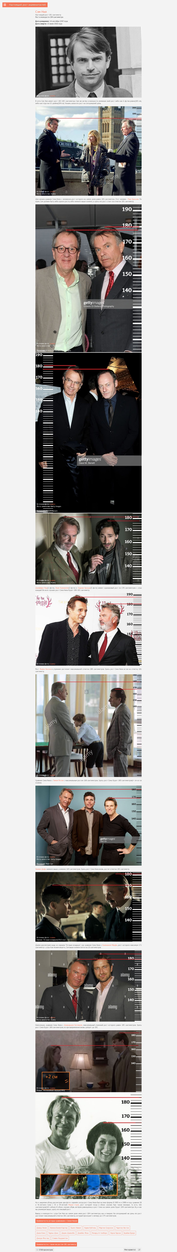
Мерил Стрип (73, 1205)
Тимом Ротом (58, 780)
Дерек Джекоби (68, 1233)
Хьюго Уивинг (76, 1228)
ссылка (52, 96)
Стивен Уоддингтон (60, 1238)
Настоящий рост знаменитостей (27, 4)
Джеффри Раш (41, 588)
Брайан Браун (129, 1233)
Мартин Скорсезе (106, 1228)
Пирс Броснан (133, 199)
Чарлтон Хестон (122, 1228)
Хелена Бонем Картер (58, 1228)
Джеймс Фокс (83, 1233)
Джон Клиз (40, 1233)
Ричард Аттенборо (99, 1233)
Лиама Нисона (45, 669)
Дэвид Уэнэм (41, 1228)
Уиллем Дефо (40, 869)
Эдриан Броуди (84, 588)
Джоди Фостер (42, 1238)
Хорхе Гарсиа (115, 1233)
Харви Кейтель (90, 1228)
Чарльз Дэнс (53, 1233)
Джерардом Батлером (73, 1025)
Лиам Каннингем (62, 588)
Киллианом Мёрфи (109, 945)
